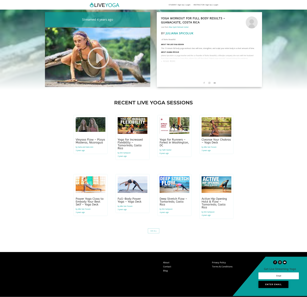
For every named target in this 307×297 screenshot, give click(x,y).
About (166, 262)
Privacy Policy (219, 262)
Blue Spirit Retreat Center (179, 27)
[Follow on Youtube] (215, 83)
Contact (167, 266)
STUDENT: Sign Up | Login (179, 5)
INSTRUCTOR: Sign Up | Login (206, 5)
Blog (165, 270)
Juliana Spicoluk (179, 33)
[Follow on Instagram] (209, 83)
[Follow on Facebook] (204, 83)
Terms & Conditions (222, 266)
